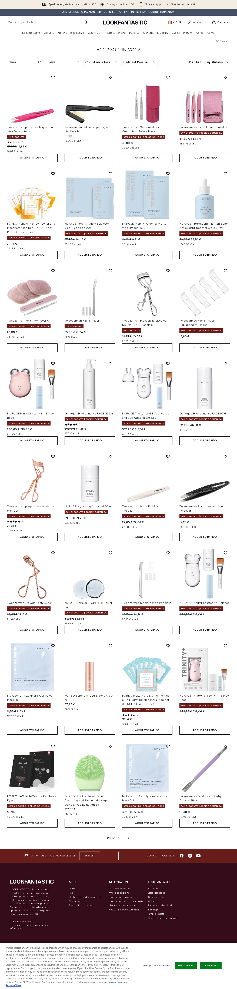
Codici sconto (156, 897)
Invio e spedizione (119, 892)
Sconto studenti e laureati (163, 918)
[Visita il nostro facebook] (181, 856)
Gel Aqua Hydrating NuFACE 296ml (89, 413)
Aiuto (72, 888)
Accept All (210, 965)
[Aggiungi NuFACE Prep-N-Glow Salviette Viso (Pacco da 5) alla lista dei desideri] (168, 173)
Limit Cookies (185, 965)
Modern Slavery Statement (124, 909)
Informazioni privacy (120, 897)
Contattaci (75, 901)
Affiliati (152, 901)
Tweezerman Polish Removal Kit (29, 320)
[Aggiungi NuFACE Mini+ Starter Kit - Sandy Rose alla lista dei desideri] (53, 363)
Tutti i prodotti (156, 913)
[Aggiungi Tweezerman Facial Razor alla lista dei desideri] (110, 270)
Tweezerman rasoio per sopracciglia (146, 603)
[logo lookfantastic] (125, 22)
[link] (196, 22)
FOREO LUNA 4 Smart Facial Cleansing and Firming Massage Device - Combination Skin (86, 800)
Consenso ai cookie (21, 921)
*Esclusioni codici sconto (123, 905)
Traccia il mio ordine (80, 905)
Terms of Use (13, 985)
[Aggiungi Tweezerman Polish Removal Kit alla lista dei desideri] (53, 270)
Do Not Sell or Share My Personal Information (29, 927)
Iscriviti (90, 855)
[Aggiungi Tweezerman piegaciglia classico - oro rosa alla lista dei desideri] (53, 456)
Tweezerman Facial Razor (82, 320)
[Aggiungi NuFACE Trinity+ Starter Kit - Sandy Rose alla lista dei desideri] (225, 646)
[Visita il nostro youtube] (198, 856)
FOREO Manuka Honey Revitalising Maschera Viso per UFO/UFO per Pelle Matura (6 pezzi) (31, 228)
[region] (118, 966)
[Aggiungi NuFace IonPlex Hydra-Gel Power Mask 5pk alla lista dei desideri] (168, 746)
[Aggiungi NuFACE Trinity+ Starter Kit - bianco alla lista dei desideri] (225, 553)
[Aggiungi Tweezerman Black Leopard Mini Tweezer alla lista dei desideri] (225, 456)
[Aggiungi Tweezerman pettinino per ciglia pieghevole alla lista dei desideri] (110, 77)
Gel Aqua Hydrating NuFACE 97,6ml (204, 413)
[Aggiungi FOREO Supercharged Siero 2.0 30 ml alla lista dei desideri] (110, 646)
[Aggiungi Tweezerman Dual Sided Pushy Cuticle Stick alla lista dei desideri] (225, 746)
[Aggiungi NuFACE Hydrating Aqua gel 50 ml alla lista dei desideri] (110, 456)
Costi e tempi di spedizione (85, 897)
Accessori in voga (118, 50)
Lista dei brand (157, 892)
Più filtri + (195, 61)
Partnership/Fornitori (160, 905)
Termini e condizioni (120, 888)
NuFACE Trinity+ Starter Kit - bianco (204, 603)
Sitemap (153, 909)
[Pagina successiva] (128, 838)
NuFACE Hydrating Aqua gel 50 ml (88, 506)
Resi (71, 892)
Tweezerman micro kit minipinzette (203, 127)
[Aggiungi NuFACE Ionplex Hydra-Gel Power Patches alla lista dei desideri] (110, 553)
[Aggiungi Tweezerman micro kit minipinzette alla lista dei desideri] (225, 77)
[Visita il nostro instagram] (190, 856)
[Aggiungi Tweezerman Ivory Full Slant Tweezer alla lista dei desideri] (168, 456)
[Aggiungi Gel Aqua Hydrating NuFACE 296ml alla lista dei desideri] (110, 363)
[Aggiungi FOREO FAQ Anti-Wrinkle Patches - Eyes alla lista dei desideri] (53, 746)
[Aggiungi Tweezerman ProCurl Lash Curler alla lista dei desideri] (53, 553)
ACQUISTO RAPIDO (32, 157)
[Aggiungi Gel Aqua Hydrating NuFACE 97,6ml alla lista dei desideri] (225, 363)
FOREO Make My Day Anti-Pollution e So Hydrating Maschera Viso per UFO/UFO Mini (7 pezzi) (147, 700)
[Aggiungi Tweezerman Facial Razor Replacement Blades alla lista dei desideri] (225, 270)
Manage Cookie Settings (156, 965)
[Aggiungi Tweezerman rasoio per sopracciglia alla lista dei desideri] (168, 553)
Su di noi (153, 888)
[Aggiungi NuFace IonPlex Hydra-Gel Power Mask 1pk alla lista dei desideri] (53, 646)
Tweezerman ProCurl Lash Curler (29, 603)
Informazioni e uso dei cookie (125, 901)
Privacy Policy (116, 982)
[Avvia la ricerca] (86, 22)
